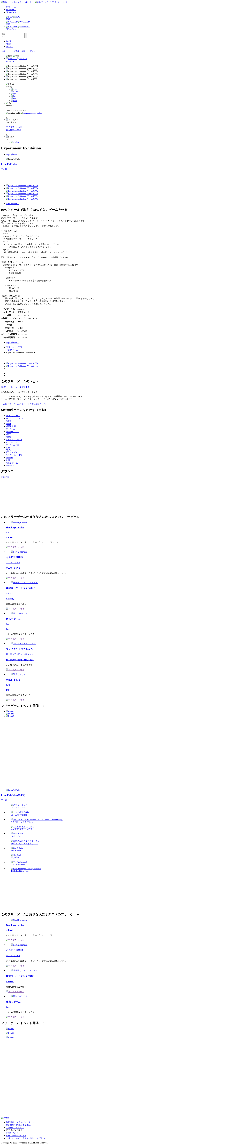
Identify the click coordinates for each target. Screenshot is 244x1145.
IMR (8, 685)
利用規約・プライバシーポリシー (21, 1122)
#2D (8, 447)
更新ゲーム (11, 10)
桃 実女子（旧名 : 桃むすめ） (20, 654)
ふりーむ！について (15, 1127)
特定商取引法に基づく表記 (18, 1125)
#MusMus (10, 465)
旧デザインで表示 (14, 1130)
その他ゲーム (12, 350)
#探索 (8, 44)
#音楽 (8, 421)
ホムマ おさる (13, 562)
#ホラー (9, 41)
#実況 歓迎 (11, 426)
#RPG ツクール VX (14, 418)
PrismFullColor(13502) (13, 795)
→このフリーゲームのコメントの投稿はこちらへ (23, 404)
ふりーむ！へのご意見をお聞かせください (25, 1138)
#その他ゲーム (12, 154)
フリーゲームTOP (14, 347)
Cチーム (10, 593)
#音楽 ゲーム (12, 463)
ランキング (11, 12)
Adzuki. (9, 532)
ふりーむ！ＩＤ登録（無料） (14, 51)
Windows (5, 477)
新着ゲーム (11, 7)
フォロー (5, 169)
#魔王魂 (9, 457)
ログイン (31, 51)
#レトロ (9, 46)
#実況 (8, 424)
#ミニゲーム (11, 442)
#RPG (8, 450)
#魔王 (8, 434)
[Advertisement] (47, 176)
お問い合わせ (12, 1133)
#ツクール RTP (12, 445)
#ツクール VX (12, 432)
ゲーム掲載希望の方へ (16, 1135)
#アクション (11, 452)
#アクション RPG (14, 455)
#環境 (8, 437)
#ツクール (10, 429)
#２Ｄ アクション (14, 440)
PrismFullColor (9, 164)
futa (7, 624)
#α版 (8, 460)
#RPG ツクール (13, 416)
